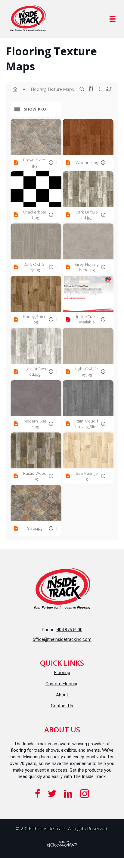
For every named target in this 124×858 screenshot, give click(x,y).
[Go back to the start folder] (15, 89)
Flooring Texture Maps (52, 89)
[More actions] (57, 162)
